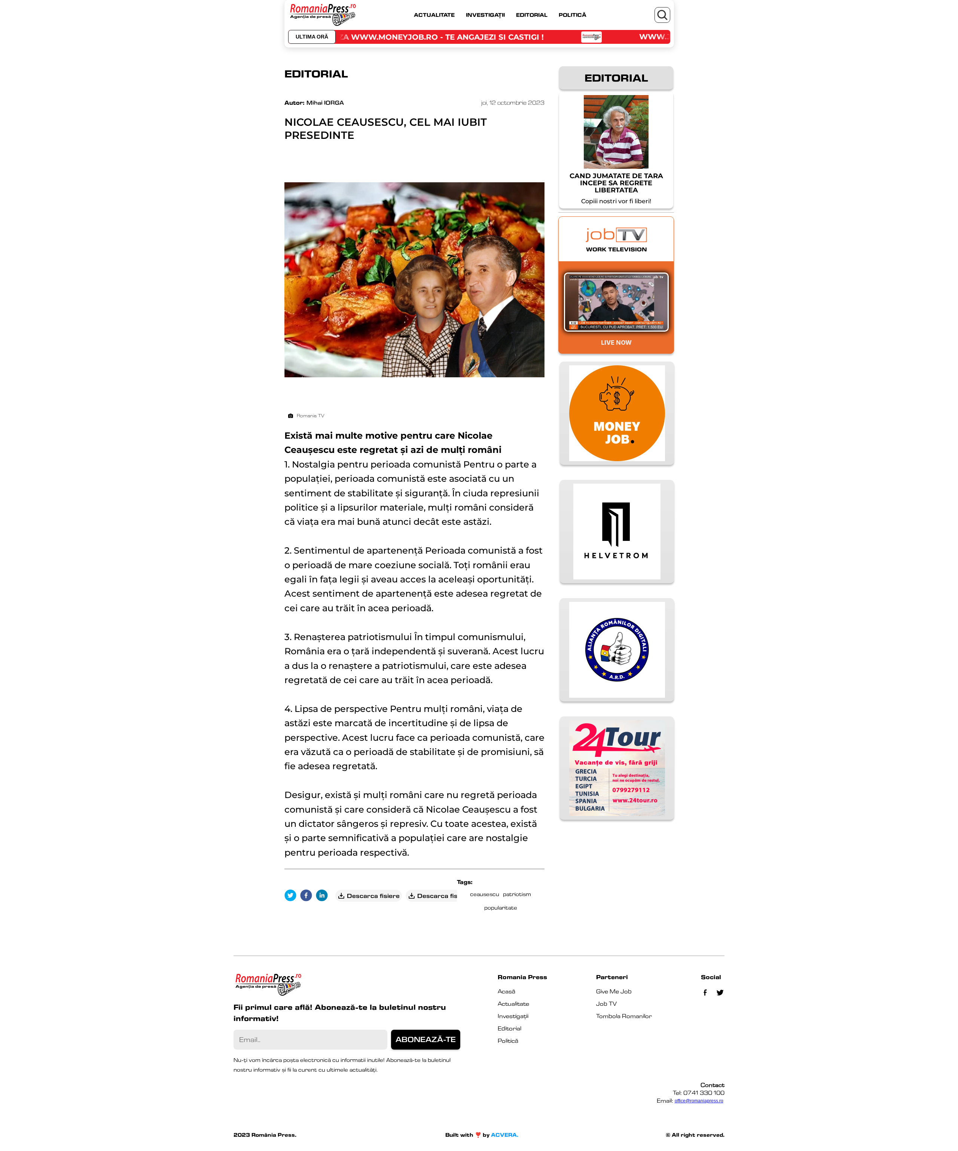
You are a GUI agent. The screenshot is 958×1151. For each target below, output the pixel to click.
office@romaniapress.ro (699, 1100)
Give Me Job (614, 991)
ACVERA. (504, 1135)
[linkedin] (324, 895)
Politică (508, 1040)
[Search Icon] (662, 15)
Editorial (509, 1028)
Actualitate (513, 1003)
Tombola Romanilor (624, 1016)
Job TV (606, 1003)
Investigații (513, 1016)
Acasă (506, 991)
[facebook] (308, 895)
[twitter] (292, 895)
